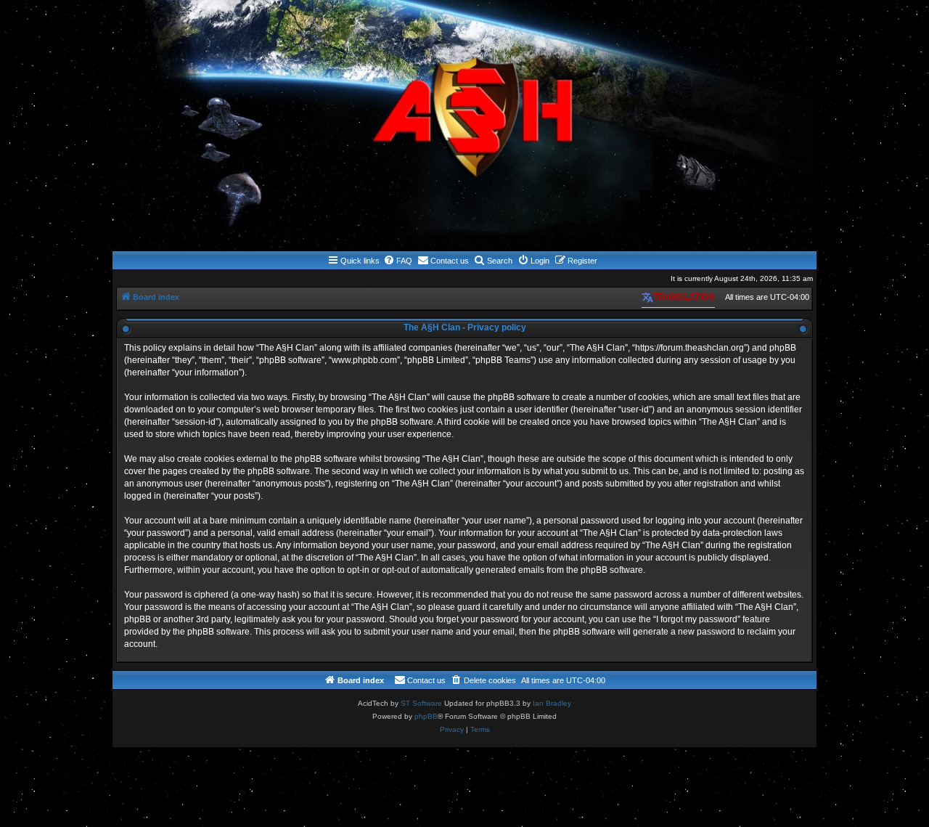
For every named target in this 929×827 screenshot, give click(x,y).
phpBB (426, 716)
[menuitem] (397, 260)
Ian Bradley (552, 703)
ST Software (421, 703)
